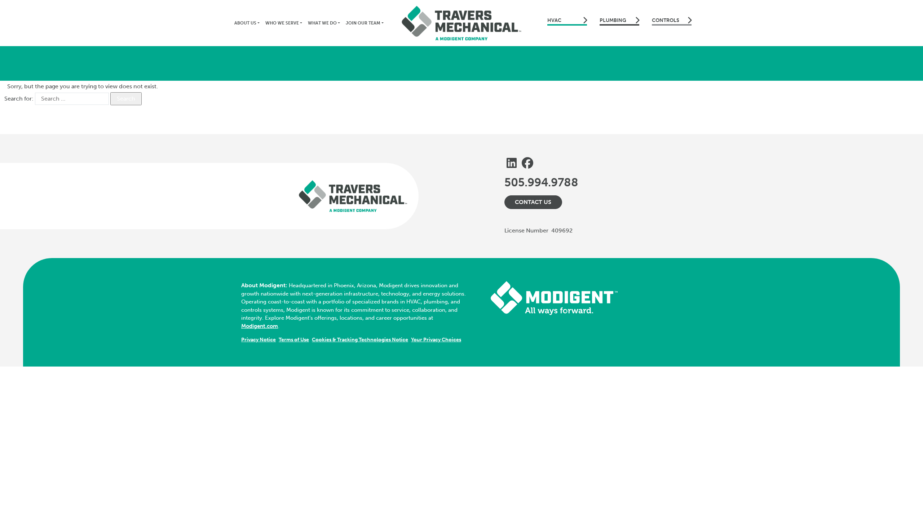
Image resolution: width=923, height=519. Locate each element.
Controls (665, 20)
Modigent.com (259, 326)
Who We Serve (282, 23)
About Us (245, 23)
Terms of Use (294, 340)
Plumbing (613, 20)
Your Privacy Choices (436, 340)
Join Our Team (363, 23)
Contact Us (533, 202)
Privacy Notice (258, 340)
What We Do (322, 23)
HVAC (554, 20)
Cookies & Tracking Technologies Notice (360, 340)
